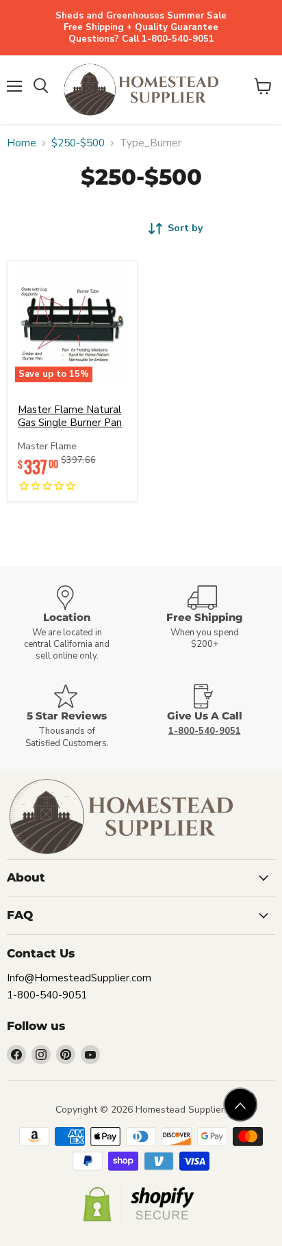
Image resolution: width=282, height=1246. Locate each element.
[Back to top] (240, 1104)
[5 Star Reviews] (72, 716)
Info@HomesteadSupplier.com (79, 978)
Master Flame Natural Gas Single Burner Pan (70, 416)
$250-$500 (78, 143)
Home (21, 143)
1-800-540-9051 (47, 995)
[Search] (41, 86)
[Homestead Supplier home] (141, 89)
